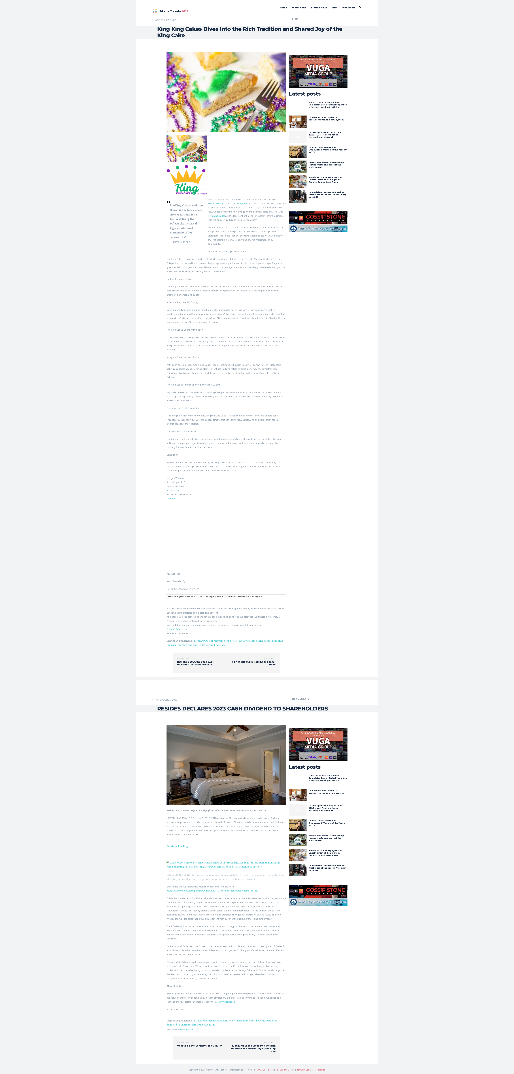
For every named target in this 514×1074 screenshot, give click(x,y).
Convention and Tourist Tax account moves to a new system (326, 118)
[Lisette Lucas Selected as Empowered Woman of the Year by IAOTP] (298, 152)
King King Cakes (216, 215)
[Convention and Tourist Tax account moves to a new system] (298, 122)
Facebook (172, 498)
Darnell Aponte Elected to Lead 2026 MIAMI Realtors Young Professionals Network (325, 134)
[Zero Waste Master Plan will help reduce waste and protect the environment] (298, 167)
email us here (174, 490)
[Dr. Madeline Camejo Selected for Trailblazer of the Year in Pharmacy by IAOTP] (298, 196)
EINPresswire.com (218, 203)
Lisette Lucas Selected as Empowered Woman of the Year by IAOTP (328, 149)
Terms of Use (303, 1070)
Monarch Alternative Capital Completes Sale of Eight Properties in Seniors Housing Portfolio (328, 104)
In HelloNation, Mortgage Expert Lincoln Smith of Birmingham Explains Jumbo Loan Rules (326, 179)
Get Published (318, 1070)
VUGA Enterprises (265, 1070)
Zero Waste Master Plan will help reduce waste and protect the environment (326, 164)
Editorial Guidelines (177, 629)
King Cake (242, 203)
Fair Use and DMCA (285, 1070)
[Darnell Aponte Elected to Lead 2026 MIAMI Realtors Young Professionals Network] (298, 137)
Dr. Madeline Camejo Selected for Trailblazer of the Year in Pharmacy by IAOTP (327, 194)
